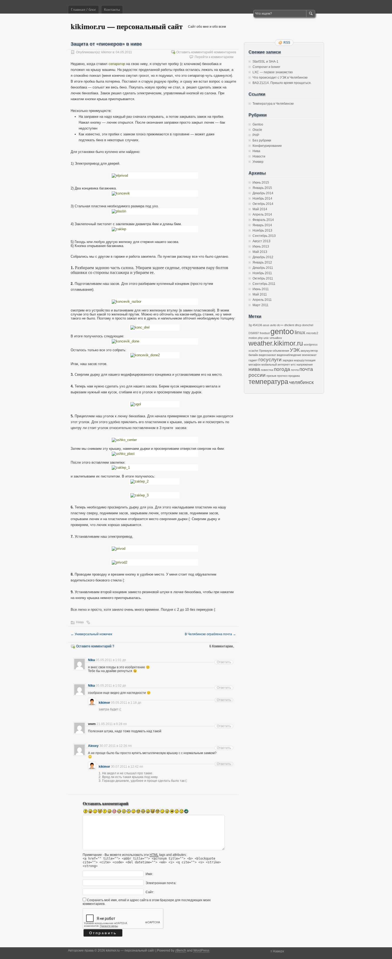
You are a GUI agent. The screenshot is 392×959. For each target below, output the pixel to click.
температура (268, 381)
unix (266, 337)
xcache (253, 350)
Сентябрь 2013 (264, 236)
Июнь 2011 (261, 289)
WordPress (201, 950)
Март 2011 (261, 305)
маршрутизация (304, 360)
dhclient (289, 325)
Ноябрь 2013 (262, 230)
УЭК (295, 350)
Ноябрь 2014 (262, 198)
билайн (253, 355)
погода (282, 369)
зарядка (287, 360)
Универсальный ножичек (91, 634)
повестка (267, 369)
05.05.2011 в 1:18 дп (126, 703)
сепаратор (117, 64)
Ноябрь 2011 (262, 273)
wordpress (311, 344)
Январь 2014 (262, 225)
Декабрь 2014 (263, 193)
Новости (259, 156)
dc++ (280, 325)
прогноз (282, 375)
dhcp (298, 325)
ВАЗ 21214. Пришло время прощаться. (282, 83)
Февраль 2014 (263, 220)
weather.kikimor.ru (276, 343)
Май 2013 (260, 252)
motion (253, 337)
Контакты (112, 9)
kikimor (106, 52)
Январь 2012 (262, 262)
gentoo (282, 331)
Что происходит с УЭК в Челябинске (280, 77)
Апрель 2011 (262, 300)
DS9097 (254, 333)
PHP (256, 135)
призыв (271, 375)
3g (250, 325)
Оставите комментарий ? (95, 646)
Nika (91, 660)
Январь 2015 (262, 188)
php (260, 337)
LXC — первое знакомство (273, 72)
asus (266, 325)
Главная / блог (83, 9)
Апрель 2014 (262, 214)
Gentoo (258, 124)
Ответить (224, 662)
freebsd (265, 333)
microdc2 (312, 333)
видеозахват (267, 355)
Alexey (93, 746)
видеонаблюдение (289, 355)
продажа (294, 375)
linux (300, 332)
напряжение (305, 364)
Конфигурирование (267, 146)
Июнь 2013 (261, 246)
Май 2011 (260, 294)
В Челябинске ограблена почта (210, 634)
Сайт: (150, 892)
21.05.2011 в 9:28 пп (112, 724)
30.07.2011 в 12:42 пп (127, 766)
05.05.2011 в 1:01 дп (111, 660)
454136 (257, 325)
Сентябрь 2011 (264, 284)
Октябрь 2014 (263, 204)
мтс (293, 364)
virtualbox (276, 337)
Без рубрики (262, 140)
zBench (180, 950)
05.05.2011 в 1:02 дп (111, 685)
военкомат (309, 355)
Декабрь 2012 (263, 257)
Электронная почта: (161, 883)
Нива (80, 622)
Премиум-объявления (274, 350)
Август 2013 (261, 241)
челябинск (301, 382)
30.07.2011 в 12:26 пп (115, 746)
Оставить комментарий (193, 52)
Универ (258, 162)
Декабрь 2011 (263, 268)
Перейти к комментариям (214, 57)
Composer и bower (266, 67)
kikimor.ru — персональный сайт (127, 26)
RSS (286, 42)
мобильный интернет (275, 364)
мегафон (255, 364)
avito (273, 325)
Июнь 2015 (261, 182)
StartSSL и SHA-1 (265, 61)
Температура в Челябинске (273, 104)
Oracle (257, 130)
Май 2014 (260, 209)
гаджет (253, 360)
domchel (307, 325)
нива (254, 369)
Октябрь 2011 (263, 278)
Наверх (278, 951)
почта (295, 369)
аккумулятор (309, 350)
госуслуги (270, 359)
